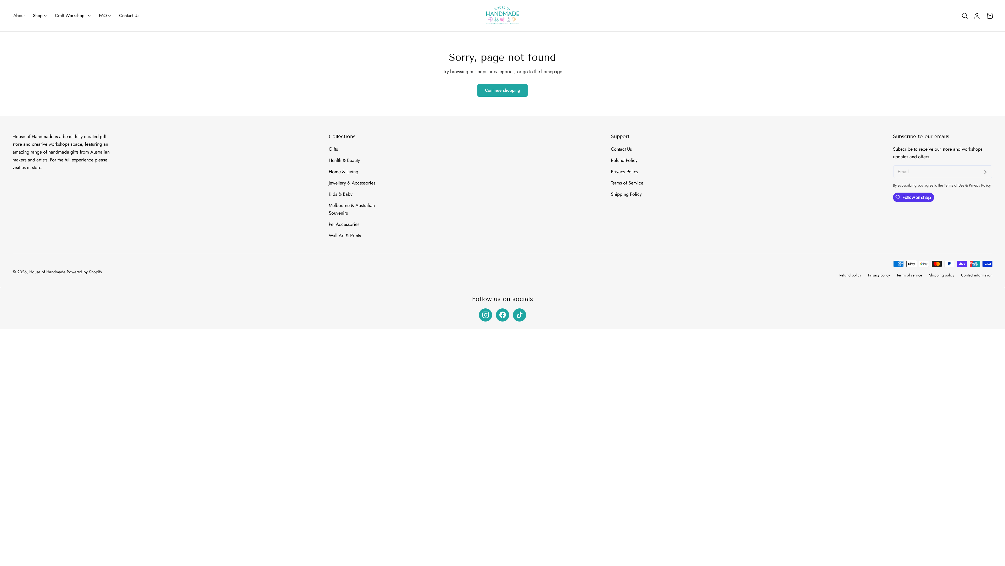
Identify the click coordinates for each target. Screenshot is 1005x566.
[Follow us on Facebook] (502, 315)
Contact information (976, 275)
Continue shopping (502, 90)
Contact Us (621, 149)
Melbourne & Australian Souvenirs (352, 209)
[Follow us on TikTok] (519, 315)
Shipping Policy (626, 194)
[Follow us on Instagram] (485, 315)
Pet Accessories (344, 224)
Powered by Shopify (84, 272)
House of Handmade (47, 272)
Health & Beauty (344, 160)
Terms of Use (954, 185)
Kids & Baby (341, 194)
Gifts (333, 149)
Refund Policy (624, 160)
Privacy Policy (624, 171)
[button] (964, 15)
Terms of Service (627, 182)
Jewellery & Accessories (352, 182)
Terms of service (909, 275)
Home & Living (343, 171)
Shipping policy (941, 275)
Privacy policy (879, 275)
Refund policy (850, 275)
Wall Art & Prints (345, 235)
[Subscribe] (985, 172)
